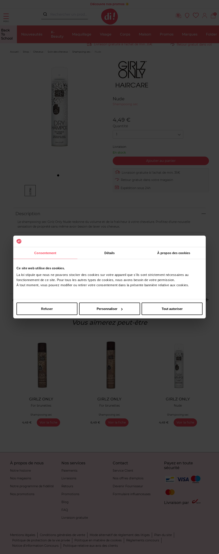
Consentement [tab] (45, 253)
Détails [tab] (109, 253)
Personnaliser (107, 309)
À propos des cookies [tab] (173, 253)
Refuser (47, 309)
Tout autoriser (172, 309)
